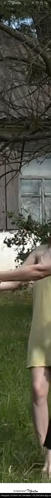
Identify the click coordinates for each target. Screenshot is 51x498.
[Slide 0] (25, 479)
